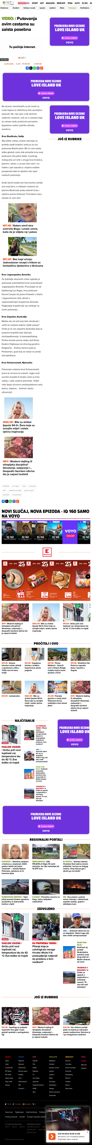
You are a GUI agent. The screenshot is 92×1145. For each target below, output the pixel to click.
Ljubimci (53, 8)
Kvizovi (67, 1085)
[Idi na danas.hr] (24, 3)
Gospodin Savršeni (38, 1085)
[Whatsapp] (34, 68)
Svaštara (67, 1081)
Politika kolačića (44, 1112)
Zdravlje (51, 1088)
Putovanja (72, 8)
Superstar (35, 1081)
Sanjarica (84, 1068)
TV (33, 1074)
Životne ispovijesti (54, 1092)
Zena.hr (14, 1127)
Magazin (50, 3)
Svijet (7, 1064)
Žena (70, 3)
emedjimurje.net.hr (33, 1127)
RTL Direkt (8, 1074)
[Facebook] (27, 68)
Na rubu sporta (23, 1071)
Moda (62, 8)
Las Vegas (15, 486)
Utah (4, 490)
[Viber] (38, 68)
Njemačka (6, 486)
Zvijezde (35, 1061)
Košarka (21, 1074)
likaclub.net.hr (32, 1132)
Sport (35, 3)
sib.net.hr (45, 1127)
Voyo (34, 1092)
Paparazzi (35, 1071)
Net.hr (27, 64)
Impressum (9, 1112)
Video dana (68, 1088)
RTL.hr (7, 1127)
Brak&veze (4, 8)
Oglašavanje (19, 1112)
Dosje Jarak (8, 1081)
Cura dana (68, 1064)
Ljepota (42, 8)
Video (83, 1060)
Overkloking (69, 1074)
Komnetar (68, 1071)
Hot (42, 3)
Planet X (67, 1078)
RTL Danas (8, 1071)
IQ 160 (85, 3)
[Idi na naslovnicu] (9, 5)
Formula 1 (21, 1088)
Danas (8, 1056)
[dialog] (67, 1124)
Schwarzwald (16, 495)
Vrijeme (7, 1085)
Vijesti (7, 1061)
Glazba (35, 1068)
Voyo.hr (22, 1127)
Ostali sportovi (23, 1081)
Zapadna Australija (15, 490)
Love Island (36, 1078)
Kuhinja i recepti (29, 8)
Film (34, 1064)
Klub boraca (22, 1068)
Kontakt (22, 1117)
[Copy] (41, 68)
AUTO (77, 3)
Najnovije (84, 1065)
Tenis (20, 1078)
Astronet (67, 1061)
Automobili (52, 1095)
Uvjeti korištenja (31, 1112)
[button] (4, 523)
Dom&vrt (16, 8)
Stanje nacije (9, 1078)
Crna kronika (9, 1068)
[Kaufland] (46, 552)
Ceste (24, 486)
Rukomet (21, 1064)
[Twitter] (30, 68)
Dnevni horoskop (70, 1068)
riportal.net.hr (31, 1129)
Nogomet (21, 1061)
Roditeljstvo (84, 8)
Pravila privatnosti (11, 1117)
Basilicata (6, 495)
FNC (20, 1085)
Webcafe (61, 3)
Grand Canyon (29, 490)
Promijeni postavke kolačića (36, 1117)
